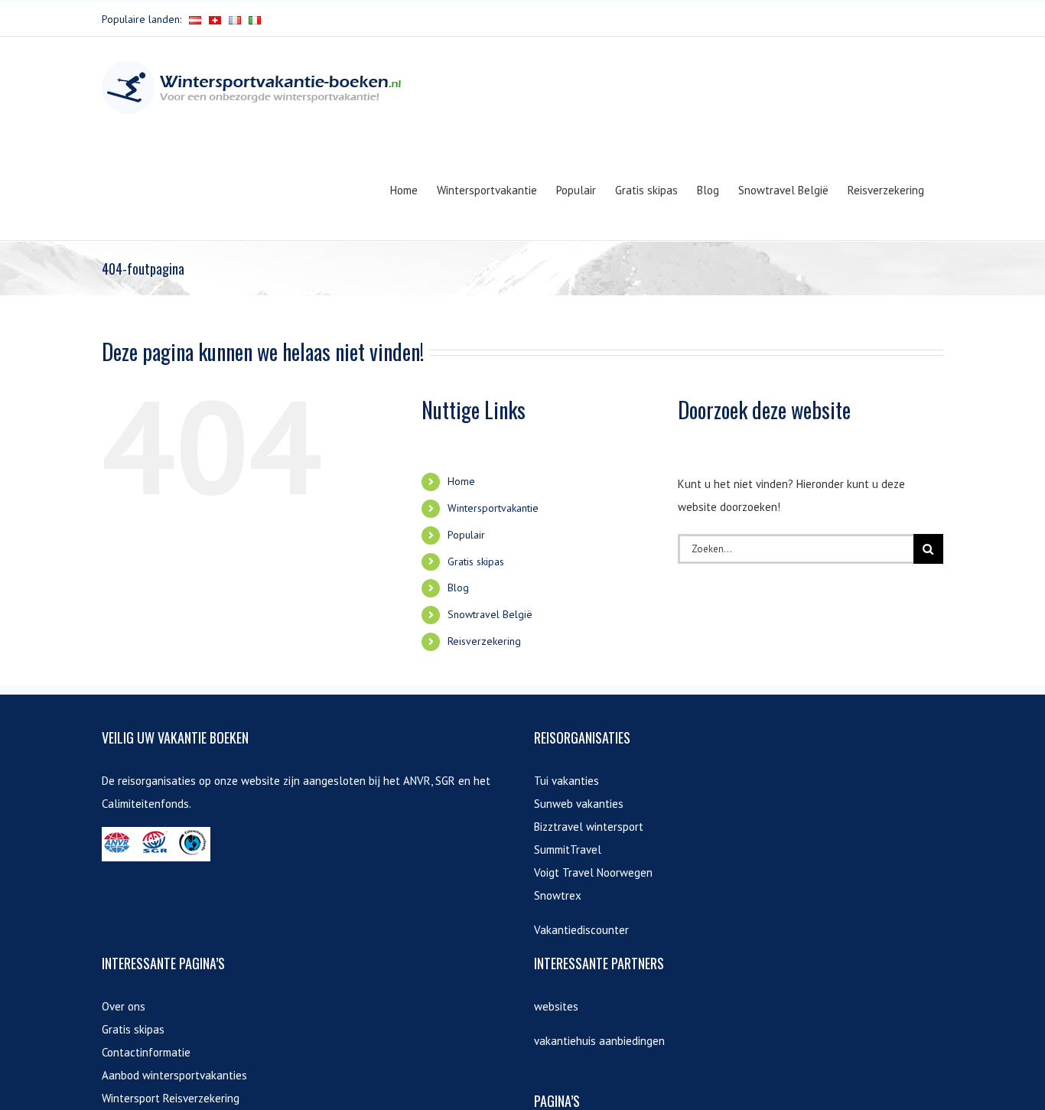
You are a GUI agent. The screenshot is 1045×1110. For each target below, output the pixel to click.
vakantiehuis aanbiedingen (599, 1041)
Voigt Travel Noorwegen (593, 872)
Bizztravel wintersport (588, 826)
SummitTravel (567, 849)
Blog (458, 587)
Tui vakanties (566, 780)
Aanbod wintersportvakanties (174, 1075)
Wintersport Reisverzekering (170, 1098)
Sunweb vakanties (578, 803)
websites (556, 1006)
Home (461, 481)
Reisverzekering (484, 641)
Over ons (123, 1006)
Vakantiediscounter (581, 930)
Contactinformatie (146, 1052)
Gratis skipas (476, 561)
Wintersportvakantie (493, 508)
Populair (466, 535)
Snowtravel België (490, 614)
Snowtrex (557, 895)
